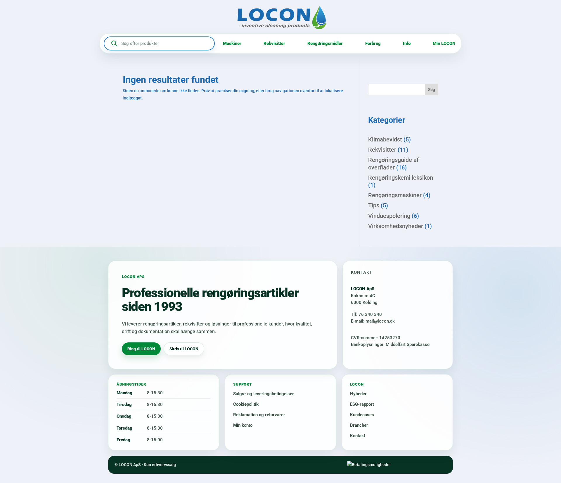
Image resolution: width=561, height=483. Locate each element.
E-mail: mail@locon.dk (373, 321)
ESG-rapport (362, 404)
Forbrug (373, 43)
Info (407, 43)
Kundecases (362, 414)
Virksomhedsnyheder (395, 226)
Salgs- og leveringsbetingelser (263, 393)
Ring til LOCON (141, 348)
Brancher (359, 425)
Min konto (242, 425)
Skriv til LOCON (183, 348)
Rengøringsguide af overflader (393, 163)
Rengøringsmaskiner (395, 195)
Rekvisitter (274, 43)
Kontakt (357, 435)
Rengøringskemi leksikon (400, 177)
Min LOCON (444, 43)
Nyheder (358, 393)
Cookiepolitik (246, 404)
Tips (373, 205)
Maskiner (232, 43)
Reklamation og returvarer (259, 414)
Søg (431, 89)
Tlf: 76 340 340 (366, 314)
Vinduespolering (389, 215)
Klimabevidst (385, 139)
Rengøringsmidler (325, 43)
